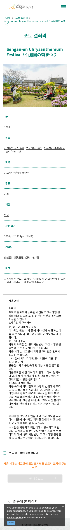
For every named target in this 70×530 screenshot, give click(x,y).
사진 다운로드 (35, 478)
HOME (7, 17)
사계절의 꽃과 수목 (14, 148)
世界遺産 (18, 257)
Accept (11, 523)
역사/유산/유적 (34, 148)
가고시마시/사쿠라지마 (16, 172)
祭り (27, 257)
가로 (6, 193)
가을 (6, 215)
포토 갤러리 (21, 17)
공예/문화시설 (13, 151)
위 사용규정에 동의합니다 (23, 453)
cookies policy (15, 517)
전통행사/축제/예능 (54, 148)
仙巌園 (8, 257)
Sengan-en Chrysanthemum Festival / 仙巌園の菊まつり (35, 22)
